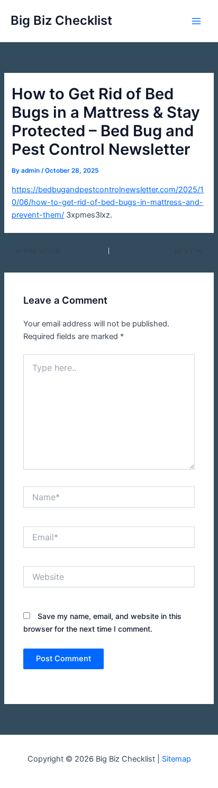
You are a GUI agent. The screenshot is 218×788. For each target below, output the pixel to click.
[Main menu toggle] (196, 21)
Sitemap (176, 759)
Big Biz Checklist (61, 20)
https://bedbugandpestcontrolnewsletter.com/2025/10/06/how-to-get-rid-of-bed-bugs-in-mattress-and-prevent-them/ (108, 202)
